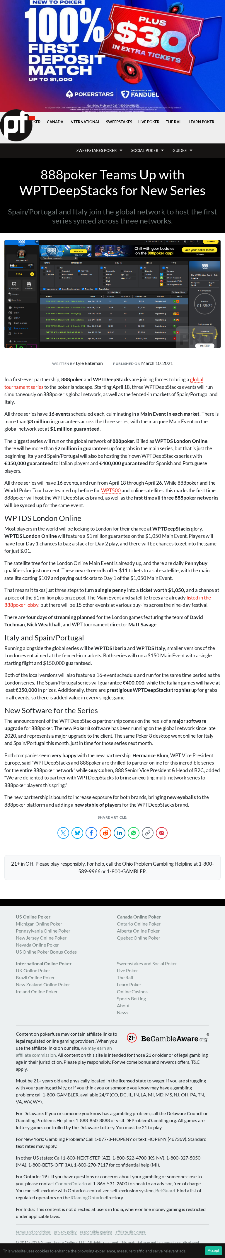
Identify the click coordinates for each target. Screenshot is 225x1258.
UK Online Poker (33, 970)
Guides (180, 150)
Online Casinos (132, 991)
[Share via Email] (162, 833)
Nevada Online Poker (37, 944)
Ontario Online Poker (139, 923)
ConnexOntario (71, 1183)
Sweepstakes (119, 121)
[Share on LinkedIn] (119, 833)
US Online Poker (33, 916)
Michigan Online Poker (39, 923)
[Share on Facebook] (91, 833)
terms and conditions (33, 1232)
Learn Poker (201, 121)
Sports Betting (131, 998)
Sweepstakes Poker (96, 150)
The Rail (174, 121)
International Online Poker (44, 963)
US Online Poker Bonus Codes (46, 951)
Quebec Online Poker (138, 937)
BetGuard (165, 1190)
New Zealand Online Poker (43, 984)
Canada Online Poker (139, 916)
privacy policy (65, 1232)
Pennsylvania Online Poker (43, 930)
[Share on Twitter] (63, 833)
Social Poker (144, 150)
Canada (55, 121)
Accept (213, 1250)
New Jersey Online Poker (41, 937)
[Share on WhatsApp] (133, 833)
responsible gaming (96, 1232)
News (122, 1012)
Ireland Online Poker (37, 991)
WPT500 (111, 490)
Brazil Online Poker (35, 977)
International (84, 121)
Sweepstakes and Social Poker (147, 963)
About (123, 1005)
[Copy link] (148, 833)
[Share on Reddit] (105, 833)
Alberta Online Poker (138, 930)
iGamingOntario (87, 1197)
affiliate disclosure (130, 1232)
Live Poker (149, 121)
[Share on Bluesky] (77, 833)
